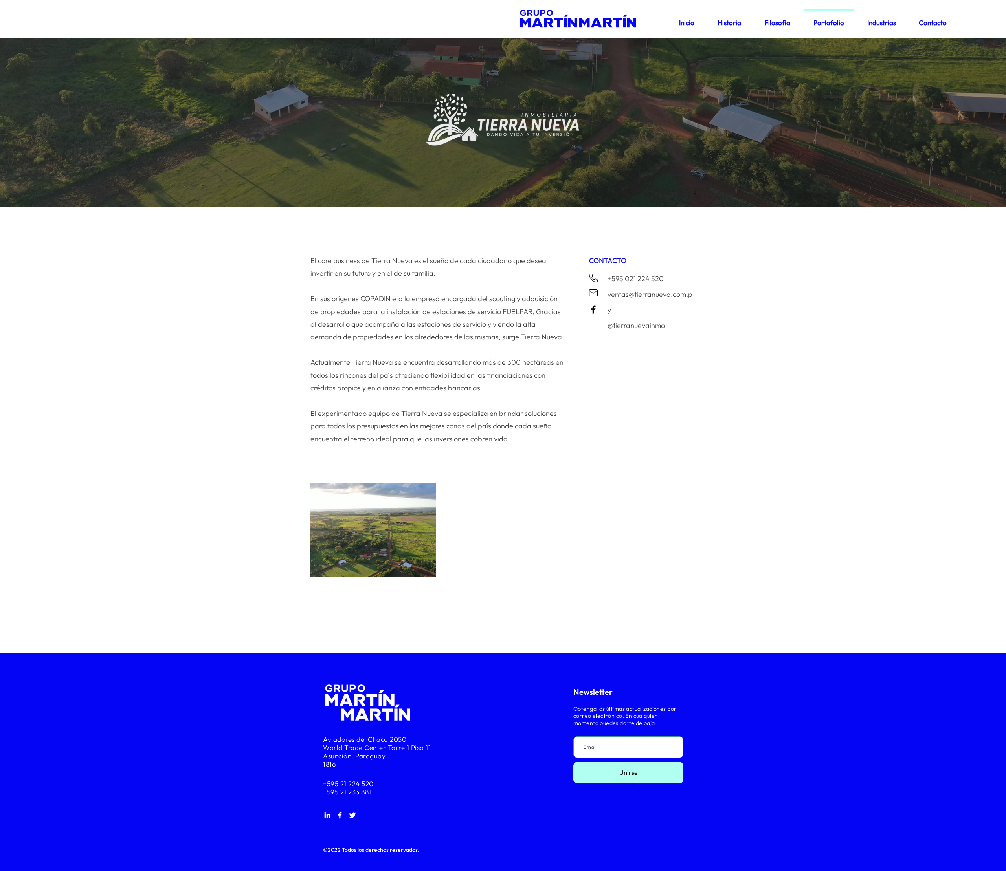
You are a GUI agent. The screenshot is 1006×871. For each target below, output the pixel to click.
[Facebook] (593, 309)
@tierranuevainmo (636, 325)
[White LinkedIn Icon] (327, 815)
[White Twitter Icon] (352, 815)
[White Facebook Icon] (340, 815)
